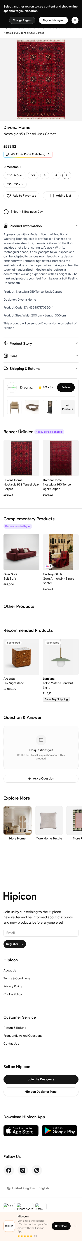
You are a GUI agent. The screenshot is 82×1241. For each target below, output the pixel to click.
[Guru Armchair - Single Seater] (61, 552)
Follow (65, 387)
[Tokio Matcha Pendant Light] (61, 657)
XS (33, 175)
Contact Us (11, 1044)
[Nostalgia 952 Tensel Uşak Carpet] (21, 458)
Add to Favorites (24, 195)
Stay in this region (53, 20)
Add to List (63, 195)
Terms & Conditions (16, 978)
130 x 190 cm (15, 184)
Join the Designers (41, 1079)
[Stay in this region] (75, 20)
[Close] (75, 1226)
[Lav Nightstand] (21, 657)
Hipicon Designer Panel (41, 1092)
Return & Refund (14, 1028)
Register (12, 944)
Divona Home (16, 127)
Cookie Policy (12, 994)
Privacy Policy (12, 986)
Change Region (22, 20)
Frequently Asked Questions (22, 1036)
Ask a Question (43, 778)
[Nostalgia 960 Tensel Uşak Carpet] (61, 458)
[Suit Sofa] (21, 552)
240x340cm (14, 175)
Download (61, 1226)
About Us (9, 970)
